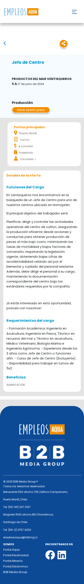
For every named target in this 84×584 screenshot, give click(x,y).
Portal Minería (13, 561)
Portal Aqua (11, 550)
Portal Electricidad (16, 555)
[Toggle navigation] (74, 12)
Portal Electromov (15, 566)
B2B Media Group (15, 572)
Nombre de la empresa (21, 12)
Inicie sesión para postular (30, 110)
